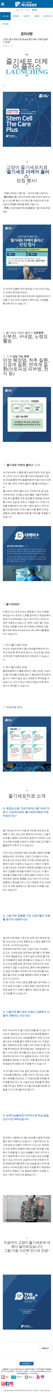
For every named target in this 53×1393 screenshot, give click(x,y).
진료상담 (16, 16)
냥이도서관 (48, 16)
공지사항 (5, 16)
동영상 (36, 16)
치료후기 (26, 16)
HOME (21, 10)
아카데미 (5, 24)
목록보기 (45, 1348)
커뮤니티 (27, 10)
